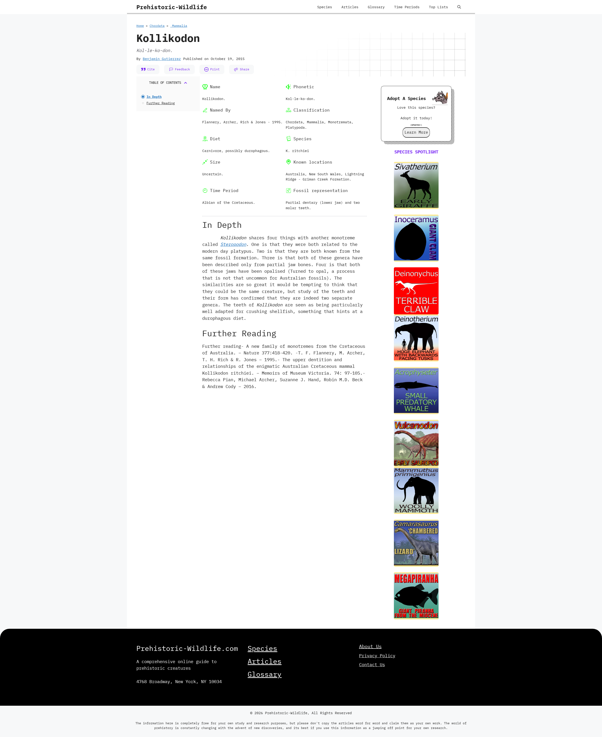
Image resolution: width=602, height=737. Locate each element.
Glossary (376, 7)
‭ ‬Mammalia (178, 26)
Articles (349, 7)
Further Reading (161, 103)
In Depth (154, 97)
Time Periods (407, 7)
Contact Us (372, 664)
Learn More (416, 132)
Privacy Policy (377, 655)
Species (324, 7)
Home (140, 26)
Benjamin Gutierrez (162, 58)
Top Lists (438, 7)
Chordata (157, 26)
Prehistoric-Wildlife (171, 7)
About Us (370, 646)
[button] (459, 7)
